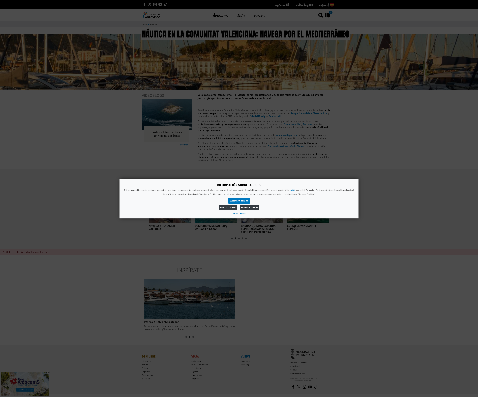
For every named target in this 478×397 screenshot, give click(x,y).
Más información (239, 213)
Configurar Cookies (249, 207)
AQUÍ (293, 190)
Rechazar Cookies (228, 207)
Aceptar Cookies (239, 200)
